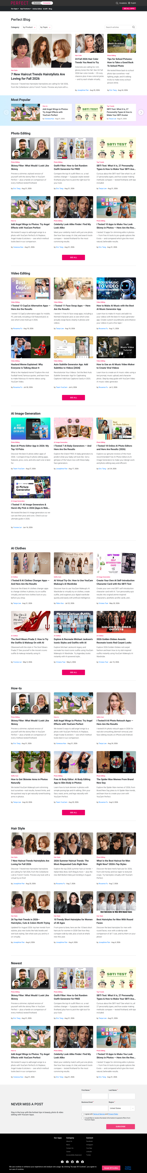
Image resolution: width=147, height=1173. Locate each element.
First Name (86, 1090)
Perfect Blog (20, 19)
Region (111, 1102)
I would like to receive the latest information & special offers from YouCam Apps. (107, 1119)
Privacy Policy (113, 1114)
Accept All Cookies (111, 1168)
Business (37, 3)
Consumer (47, 3)
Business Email (87, 1102)
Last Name (113, 1090)
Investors (123, 3)
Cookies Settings (128, 1168)
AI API (45, 9)
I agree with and (101, 1114)
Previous (9, 112)
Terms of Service (99, 1114)
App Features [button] (25, 9)
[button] (117, 3)
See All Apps (129, 8)
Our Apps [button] (14, 9)
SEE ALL (73, 257)
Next (138, 112)
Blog (50, 9)
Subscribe (120, 1126)
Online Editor (37, 9)
